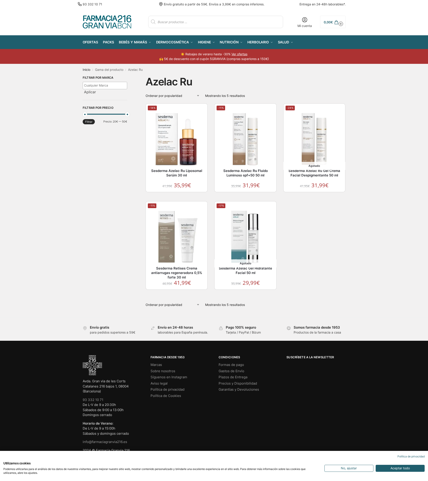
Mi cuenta (304, 26)
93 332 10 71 (92, 4)
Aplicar (90, 92)
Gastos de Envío (231, 371)
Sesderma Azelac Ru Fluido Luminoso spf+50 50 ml (245, 173)
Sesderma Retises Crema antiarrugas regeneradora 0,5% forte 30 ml (176, 272)
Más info (314, 196)
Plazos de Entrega (233, 377)
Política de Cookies (166, 396)
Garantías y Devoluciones (239, 389)
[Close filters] (128, 78)
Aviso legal (159, 383)
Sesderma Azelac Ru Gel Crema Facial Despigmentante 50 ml (314, 173)
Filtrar (88, 121)
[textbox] (106, 85)
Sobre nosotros (163, 371)
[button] (332, 22)
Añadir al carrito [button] (176, 196)
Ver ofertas (239, 54)
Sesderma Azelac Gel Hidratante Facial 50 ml (245, 270)
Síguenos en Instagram (169, 377)
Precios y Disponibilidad (238, 383)
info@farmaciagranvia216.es (105, 442)
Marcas (156, 365)
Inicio (86, 69)
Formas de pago (231, 365)
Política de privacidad (167, 389)
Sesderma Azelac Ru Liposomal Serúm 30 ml (176, 173)
